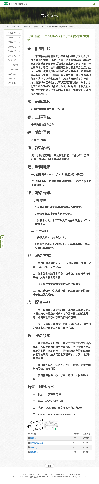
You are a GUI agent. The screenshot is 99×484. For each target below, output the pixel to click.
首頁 (7, 27)
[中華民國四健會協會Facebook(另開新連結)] (2, 237)
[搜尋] (94, 4)
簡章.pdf (33, 438)
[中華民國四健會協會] (15, 4)
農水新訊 (26, 27)
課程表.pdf (34, 452)
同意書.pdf (34, 447)
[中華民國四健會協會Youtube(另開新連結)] (2, 246)
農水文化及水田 (15, 27)
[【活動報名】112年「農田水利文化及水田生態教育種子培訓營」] (35, 425)
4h (17, 9)
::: (4, 27)
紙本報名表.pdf (36, 443)
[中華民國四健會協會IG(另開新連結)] (2, 242)
